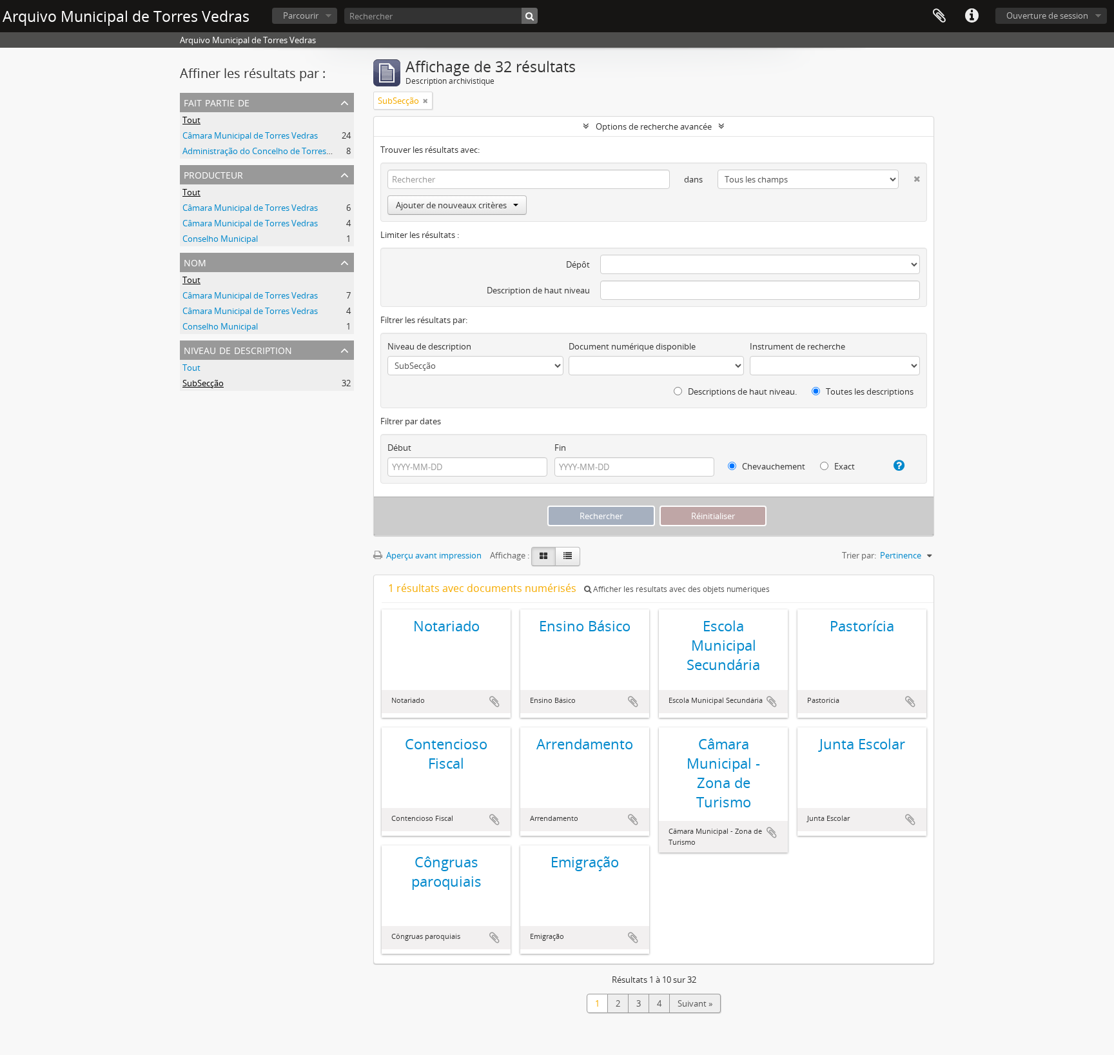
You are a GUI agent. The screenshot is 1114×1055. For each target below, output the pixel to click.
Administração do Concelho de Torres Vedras (268, 151)
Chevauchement (772, 466)
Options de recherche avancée (654, 126)
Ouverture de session (1047, 15)
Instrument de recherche (797, 346)
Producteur (213, 173)
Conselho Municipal (220, 238)
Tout (191, 120)
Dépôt (578, 264)
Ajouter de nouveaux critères (451, 205)
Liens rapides (971, 16)
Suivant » (695, 1003)
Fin (560, 447)
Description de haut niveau (538, 290)
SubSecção (203, 383)
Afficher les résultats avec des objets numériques (680, 589)
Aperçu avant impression (433, 555)
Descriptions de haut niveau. (741, 391)
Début (399, 447)
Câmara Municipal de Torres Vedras (250, 135)
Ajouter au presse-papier (494, 701)
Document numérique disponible (632, 346)
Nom (195, 261)
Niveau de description (238, 349)
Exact (843, 466)
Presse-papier (939, 16)
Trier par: (859, 555)
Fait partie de (216, 101)
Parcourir (300, 15)
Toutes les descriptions (869, 391)
